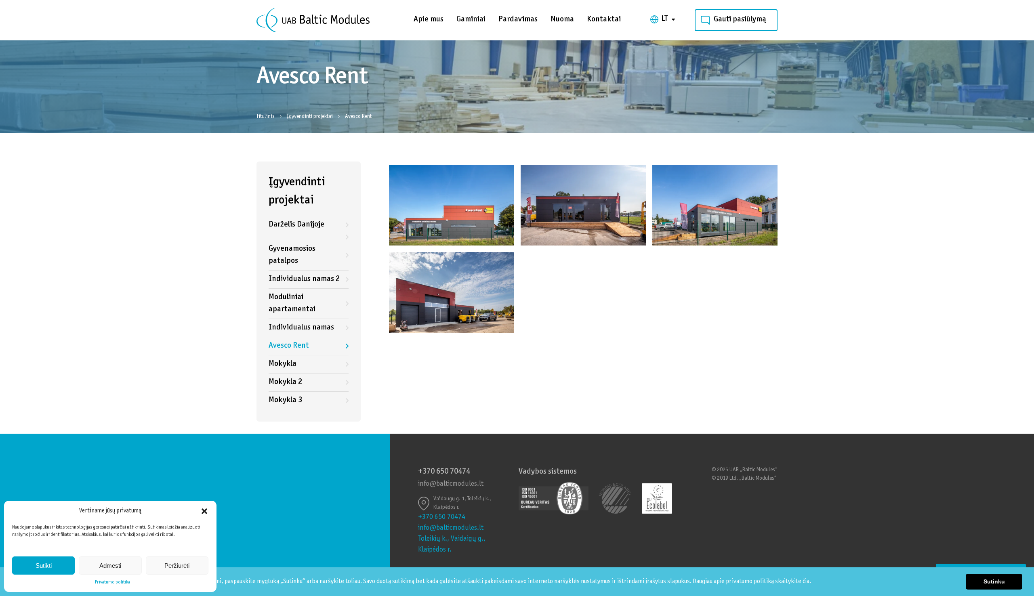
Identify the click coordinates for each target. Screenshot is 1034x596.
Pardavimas (518, 19)
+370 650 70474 (444, 472)
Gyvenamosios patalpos (292, 255)
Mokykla (282, 364)
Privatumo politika (112, 582)
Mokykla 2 (285, 382)
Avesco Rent (289, 346)
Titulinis (266, 117)
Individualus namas (301, 327)
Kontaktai (604, 19)
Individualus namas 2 (304, 279)
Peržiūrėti (176, 565)
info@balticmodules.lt (450, 484)
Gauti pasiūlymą (740, 19)
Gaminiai (470, 19)
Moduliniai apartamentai (292, 303)
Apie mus (428, 19)
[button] (204, 511)
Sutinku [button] (994, 581)
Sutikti (44, 565)
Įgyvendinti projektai (310, 117)
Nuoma (562, 19)
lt (664, 19)
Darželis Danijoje (296, 224)
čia (806, 581)
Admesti (110, 565)
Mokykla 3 (285, 400)
